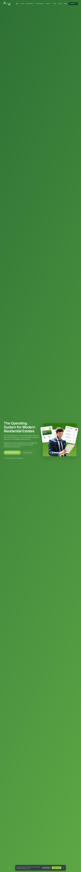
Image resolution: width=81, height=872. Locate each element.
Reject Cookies (46, 867)
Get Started (72, 3)
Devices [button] (48, 3)
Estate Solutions (29, 3)
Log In (65, 3)
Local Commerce (39, 3)
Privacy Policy (26, 868)
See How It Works (27, 452)
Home (22, 3)
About (54, 3)
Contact (60, 3)
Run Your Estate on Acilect (11, 452)
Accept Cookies (56, 867)
